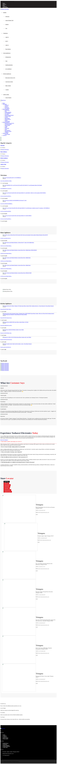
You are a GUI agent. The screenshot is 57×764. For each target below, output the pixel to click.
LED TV (6, 41)
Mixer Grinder (8, 85)
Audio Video (5, 747)
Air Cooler (7, 114)
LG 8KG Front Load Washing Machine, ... (6, 268)
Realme (7, 24)
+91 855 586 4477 (42, 594)
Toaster (7, 89)
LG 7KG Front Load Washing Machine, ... (6, 276)
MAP (37, 514)
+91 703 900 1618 (42, 651)
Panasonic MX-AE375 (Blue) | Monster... (5, 309)
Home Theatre (8, 97)
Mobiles (4, 12)
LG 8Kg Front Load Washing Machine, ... (6, 245)
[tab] (7, 481)
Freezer (6, 120)
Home (4, 3)
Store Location (5, 7)
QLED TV (7, 45)
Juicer (6, 129)
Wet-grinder (7, 128)
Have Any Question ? (4, 439)
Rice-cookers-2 (7, 130)
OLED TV (7, 37)
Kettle (6, 127)
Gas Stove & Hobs (9, 81)
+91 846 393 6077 (42, 622)
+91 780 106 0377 (42, 679)
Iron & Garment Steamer (9, 115)
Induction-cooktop (8, 131)
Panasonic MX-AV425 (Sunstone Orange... (6, 317)
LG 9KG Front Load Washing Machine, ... (6, 253)
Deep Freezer (7, 118)
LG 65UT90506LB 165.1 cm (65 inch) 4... (6, 188)
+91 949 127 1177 (42, 566)
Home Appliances (6, 53)
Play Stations (8, 49)
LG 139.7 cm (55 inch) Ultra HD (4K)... (5, 211)
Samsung (7, 16)
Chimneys (6, 132)
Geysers (6, 117)
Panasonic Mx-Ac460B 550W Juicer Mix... (6, 325)
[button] (28, 442)
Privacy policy (5, 738)
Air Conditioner (8, 69)
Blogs (4, 5)
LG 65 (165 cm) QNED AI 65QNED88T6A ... (6, 203)
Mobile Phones (5, 743)
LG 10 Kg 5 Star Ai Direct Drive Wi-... (5, 238)
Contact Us (5, 6)
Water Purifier (7, 121)
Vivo (6, 28)
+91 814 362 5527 (42, 510)
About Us (4, 4)
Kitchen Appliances (7, 73)
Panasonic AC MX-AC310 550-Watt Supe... (6, 339)
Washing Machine (9, 65)
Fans (6, 61)
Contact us (4, 135)
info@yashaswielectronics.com (43, 512)
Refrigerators (8, 57)
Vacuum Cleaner (8, 116)
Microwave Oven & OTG (10, 77)
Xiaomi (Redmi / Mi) (9, 20)
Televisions (5, 33)
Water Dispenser (8, 119)
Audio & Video (6, 94)
